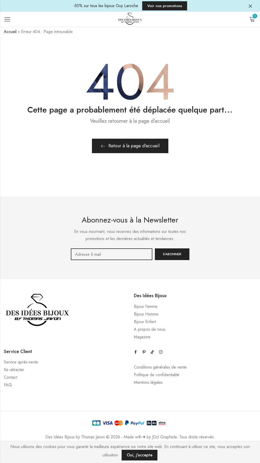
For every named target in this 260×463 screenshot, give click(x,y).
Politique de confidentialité (156, 375)
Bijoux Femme (145, 306)
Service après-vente (21, 362)
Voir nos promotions (164, 6)
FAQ (8, 385)
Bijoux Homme (146, 314)
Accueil (10, 32)
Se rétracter (14, 370)
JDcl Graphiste (164, 437)
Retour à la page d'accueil (133, 145)
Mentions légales (148, 382)
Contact (10, 377)
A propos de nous (149, 329)
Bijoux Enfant (145, 322)
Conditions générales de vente (160, 367)
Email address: (111, 254)
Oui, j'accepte (139, 455)
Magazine (142, 337)
